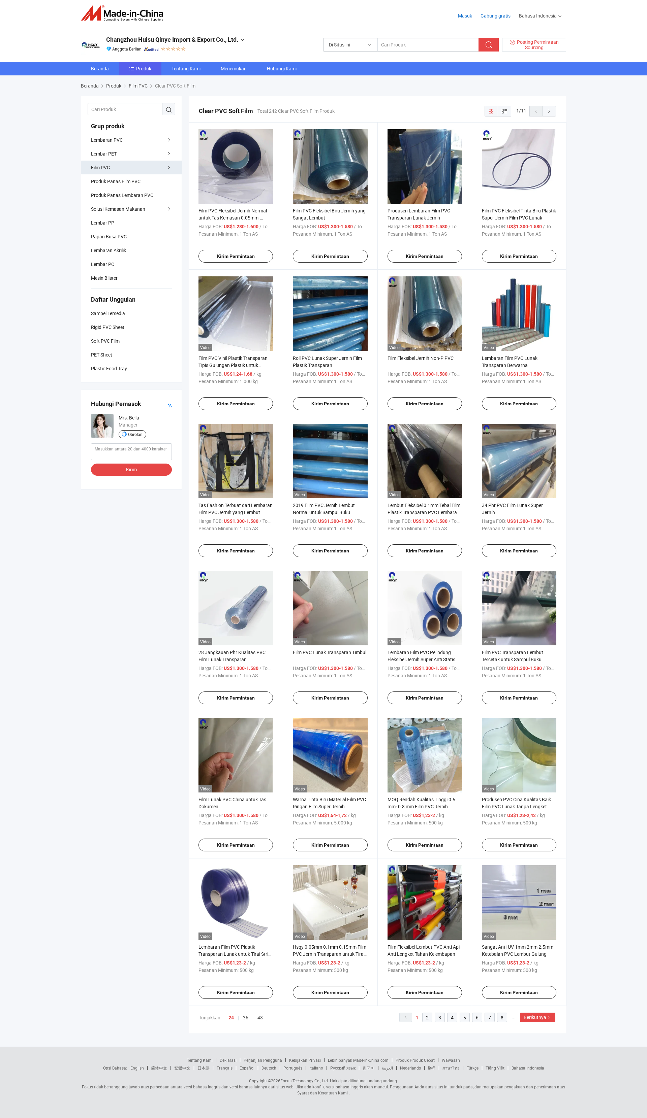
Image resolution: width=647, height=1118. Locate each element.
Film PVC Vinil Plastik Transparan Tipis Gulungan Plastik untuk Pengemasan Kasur (233, 365)
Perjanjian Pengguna (263, 1060)
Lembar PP (102, 222)
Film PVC (100, 167)
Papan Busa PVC (109, 236)
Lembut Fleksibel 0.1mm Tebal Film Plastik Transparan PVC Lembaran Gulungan (424, 512)
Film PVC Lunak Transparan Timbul (329, 652)
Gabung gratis (496, 15)
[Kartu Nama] (169, 404)
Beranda (100, 68)
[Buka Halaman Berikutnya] (549, 111)
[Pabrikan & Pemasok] (124, 13)
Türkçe (473, 1068)
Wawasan (451, 1060)
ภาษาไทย (451, 1068)
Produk (143, 68)
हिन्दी (431, 1068)
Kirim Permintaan (236, 256)
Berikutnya (535, 1017)
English (137, 1068)
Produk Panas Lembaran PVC (122, 195)
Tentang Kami (186, 68)
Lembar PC (102, 264)
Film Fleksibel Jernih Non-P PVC (421, 358)
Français (225, 1068)
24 (231, 1017)
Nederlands (410, 1068)
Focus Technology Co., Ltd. (304, 1080)
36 (245, 1017)
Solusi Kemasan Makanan (118, 209)
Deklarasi (228, 1060)
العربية (387, 1068)
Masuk (465, 15)
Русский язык (343, 1068)
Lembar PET (104, 153)
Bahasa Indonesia (528, 1068)
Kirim (131, 469)
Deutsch (268, 1068)
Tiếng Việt (495, 1068)
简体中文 (159, 1068)
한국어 (369, 1068)
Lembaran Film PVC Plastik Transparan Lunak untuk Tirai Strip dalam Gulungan (234, 954)
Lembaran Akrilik (108, 250)
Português (292, 1068)
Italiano (316, 1068)
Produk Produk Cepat (415, 1060)
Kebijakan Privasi (305, 1060)
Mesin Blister (104, 278)
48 (260, 1017)
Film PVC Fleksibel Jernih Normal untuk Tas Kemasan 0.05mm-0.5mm (232, 217)
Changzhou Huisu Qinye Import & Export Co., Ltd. (172, 39)
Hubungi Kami (282, 68)
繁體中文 (182, 1068)
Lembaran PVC (107, 140)
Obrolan (135, 434)
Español (247, 1068)
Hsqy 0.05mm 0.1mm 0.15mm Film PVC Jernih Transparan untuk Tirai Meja (329, 954)
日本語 (203, 1068)
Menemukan (234, 68)
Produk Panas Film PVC (116, 181)
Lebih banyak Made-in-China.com (358, 1060)
